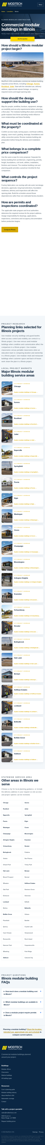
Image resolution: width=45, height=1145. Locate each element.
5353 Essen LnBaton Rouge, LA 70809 (8, 1117)
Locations (10, 11)
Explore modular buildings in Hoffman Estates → (27, 694)
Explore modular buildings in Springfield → (26, 472)
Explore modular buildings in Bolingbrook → (27, 647)
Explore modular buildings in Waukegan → (26, 520)
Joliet (12, 86)
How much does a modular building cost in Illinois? (20, 993)
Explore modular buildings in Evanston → (26, 600)
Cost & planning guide (8, 1089)
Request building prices (8, 1121)
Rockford (5, 86)
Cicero (27, 827)
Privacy (41, 1132)
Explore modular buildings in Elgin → (25, 504)
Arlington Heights (8, 840)
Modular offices (6, 1069)
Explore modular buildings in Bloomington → (27, 568)
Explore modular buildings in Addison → (26, 759)
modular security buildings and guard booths (22, 336)
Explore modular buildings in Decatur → (26, 631)
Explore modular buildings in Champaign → (27, 552)
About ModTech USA (7, 1095)
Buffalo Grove (7, 914)
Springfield (28, 815)
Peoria (5, 821)
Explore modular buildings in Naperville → (26, 456)
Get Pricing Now (22, 39)
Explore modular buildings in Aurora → (25, 408)
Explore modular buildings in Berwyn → (25, 679)
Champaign (6, 834)
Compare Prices (9, 229)
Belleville (28, 908)
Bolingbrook (7, 852)
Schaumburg (7, 846)
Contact (3, 1101)
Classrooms (5, 1072)
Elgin (26, 821)
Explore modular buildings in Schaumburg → (27, 615)
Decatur (27, 846)
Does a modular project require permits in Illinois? (20, 1014)
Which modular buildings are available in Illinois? (21, 1003)
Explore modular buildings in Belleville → (26, 727)
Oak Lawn (6, 871)
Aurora (37, 84)
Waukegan (6, 827)
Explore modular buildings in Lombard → (26, 711)
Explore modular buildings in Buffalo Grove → (27, 743)
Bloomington (29, 834)
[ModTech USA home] (12, 4)
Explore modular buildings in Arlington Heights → (28, 583)
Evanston (28, 840)
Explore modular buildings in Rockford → (26, 424)
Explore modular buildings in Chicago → (26, 392)
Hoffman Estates (30, 883)
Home (3, 11)
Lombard (6, 902)
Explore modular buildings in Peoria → (25, 488)
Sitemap (34, 1132)
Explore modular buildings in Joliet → (25, 440)
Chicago (29, 84)
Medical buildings (6, 1075)
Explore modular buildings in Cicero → (25, 536)
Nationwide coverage (7, 1098)
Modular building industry (9, 1092)
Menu (40, 4)
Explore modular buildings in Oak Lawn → (26, 663)
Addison (5, 957)
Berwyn (27, 871)
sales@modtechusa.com (9, 1112)
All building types (6, 1078)
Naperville (6, 815)
